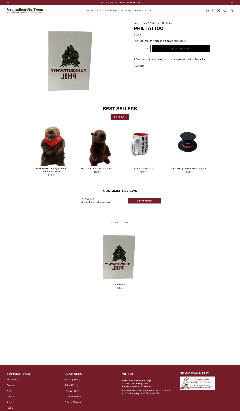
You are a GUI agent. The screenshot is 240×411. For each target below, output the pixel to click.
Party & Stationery (150, 23)
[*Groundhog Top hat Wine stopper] (188, 145)
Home (136, 23)
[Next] (232, 2)
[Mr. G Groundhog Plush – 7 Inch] (97, 145)
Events (10, 385)
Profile (10, 407)
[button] (99, 10)
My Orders (12, 379)
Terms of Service (73, 396)
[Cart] (231, 10)
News (9, 390)
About (10, 402)
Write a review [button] (144, 200)
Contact (11, 396)
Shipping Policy (72, 379)
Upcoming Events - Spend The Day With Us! (120, 2)
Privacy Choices (73, 402)
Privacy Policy (72, 390)
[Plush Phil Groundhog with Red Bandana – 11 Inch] (51, 145)
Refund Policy (71, 385)
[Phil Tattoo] (120, 255)
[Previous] (8, 2)
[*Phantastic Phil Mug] (142, 145)
